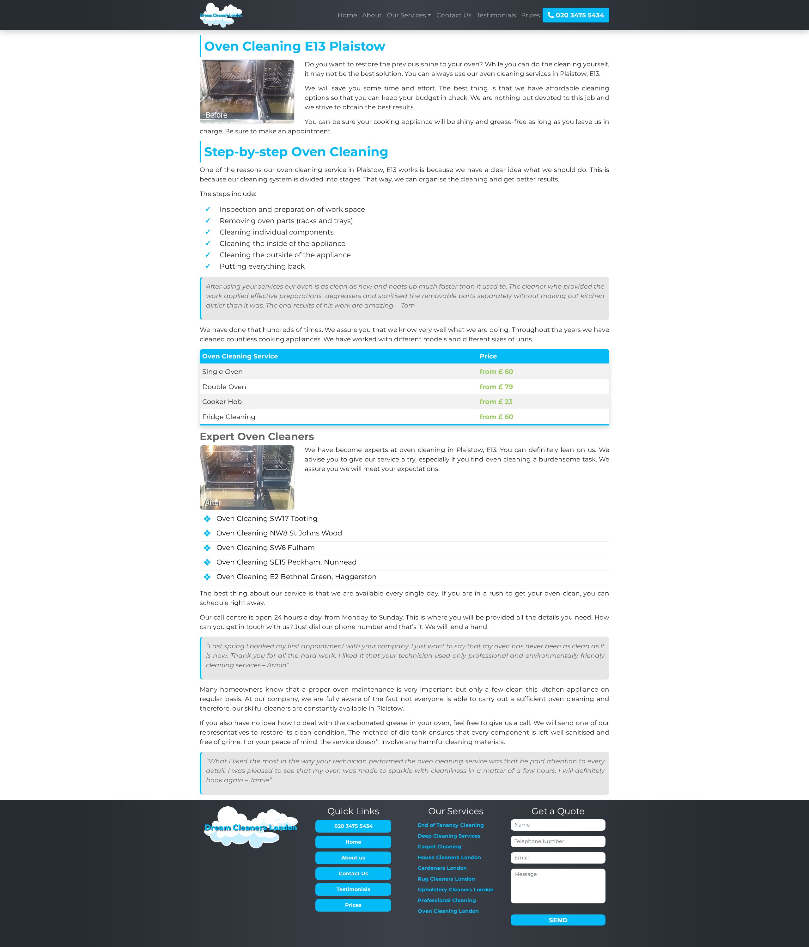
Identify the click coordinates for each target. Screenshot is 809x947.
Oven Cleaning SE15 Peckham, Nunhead (286, 562)
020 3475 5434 (579, 15)
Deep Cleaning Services (449, 836)
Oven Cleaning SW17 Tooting (267, 518)
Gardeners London (442, 868)
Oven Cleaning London (448, 911)
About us (353, 858)
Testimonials (353, 889)
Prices (353, 905)
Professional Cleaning (447, 900)
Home (353, 842)
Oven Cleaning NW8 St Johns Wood (279, 533)
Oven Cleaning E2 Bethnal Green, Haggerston (296, 576)
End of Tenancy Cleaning (451, 825)
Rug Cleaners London (446, 879)
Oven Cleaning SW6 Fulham (265, 547)
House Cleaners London (449, 857)
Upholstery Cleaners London (456, 890)
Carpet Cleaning (439, 847)
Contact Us (353, 874)
